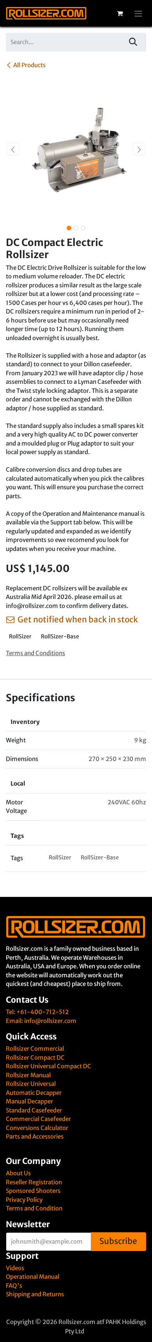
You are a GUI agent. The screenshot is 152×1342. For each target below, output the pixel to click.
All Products (29, 65)
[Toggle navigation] (138, 13)
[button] (13, 149)
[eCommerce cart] (119, 13)
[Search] (133, 42)
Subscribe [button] (118, 1241)
